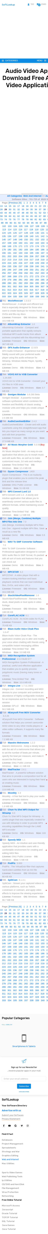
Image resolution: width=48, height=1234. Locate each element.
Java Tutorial (9, 1229)
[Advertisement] (24, 33)
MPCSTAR (13, 572)
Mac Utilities (8, 1163)
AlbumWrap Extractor (19, 324)
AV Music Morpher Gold (20, 444)
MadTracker (14, 769)
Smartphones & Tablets (24, 1046)
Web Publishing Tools (12, 1176)
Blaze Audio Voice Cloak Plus (23, 629)
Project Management (12, 1143)
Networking (8, 1196)
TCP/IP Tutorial (10, 1217)
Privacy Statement (11, 1119)
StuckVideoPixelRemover (21, 595)
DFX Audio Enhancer (19, 347)
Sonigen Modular (17, 394)
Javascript (7, 1209)
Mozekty (12, 793)
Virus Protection (10, 1192)
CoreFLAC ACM (16, 615)
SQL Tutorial (8, 1221)
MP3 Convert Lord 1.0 (19, 491)
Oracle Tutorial (9, 1213)
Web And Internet (32, 196)
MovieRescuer (15, 300)
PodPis (11, 863)
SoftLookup (10, 1099)
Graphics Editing (10, 1155)
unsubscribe (24, 1092)
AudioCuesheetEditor (19, 421)
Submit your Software (13, 1115)
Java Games (8, 1225)
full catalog (7, 1024)
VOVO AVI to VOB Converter (23, 374)
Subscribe (24, 1086)
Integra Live (14, 686)
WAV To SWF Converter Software (25, 542)
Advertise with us (11, 1110)
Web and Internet (10, 1159)
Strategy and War (11, 1151)
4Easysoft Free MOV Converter (24, 712)
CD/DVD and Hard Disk (13, 1184)
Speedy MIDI (14, 840)
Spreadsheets (9, 1147)
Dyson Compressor (18, 471)
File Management (10, 1188)
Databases (7, 1140)
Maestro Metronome (18, 742)
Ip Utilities (7, 1180)
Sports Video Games (12, 1172)
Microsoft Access (11, 1205)
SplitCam (12, 880)
